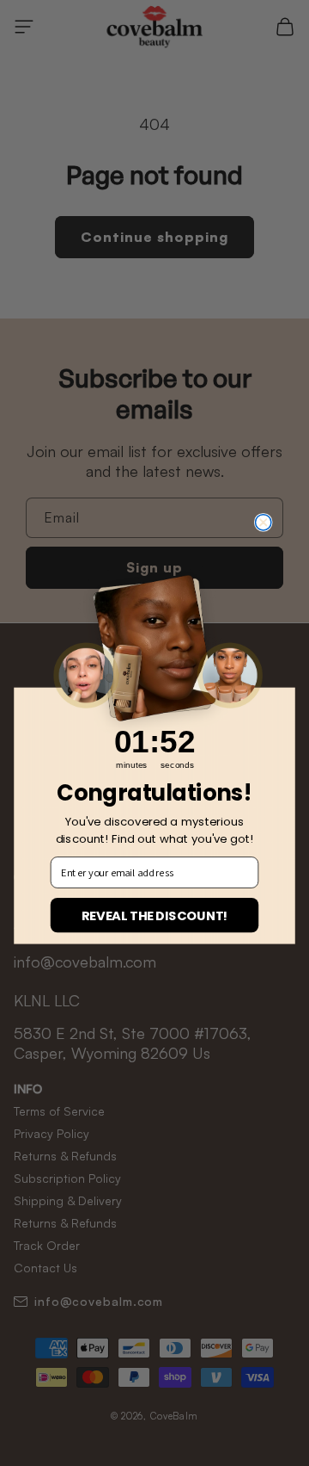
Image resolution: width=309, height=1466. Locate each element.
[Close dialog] (263, 522)
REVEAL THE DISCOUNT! (154, 915)
